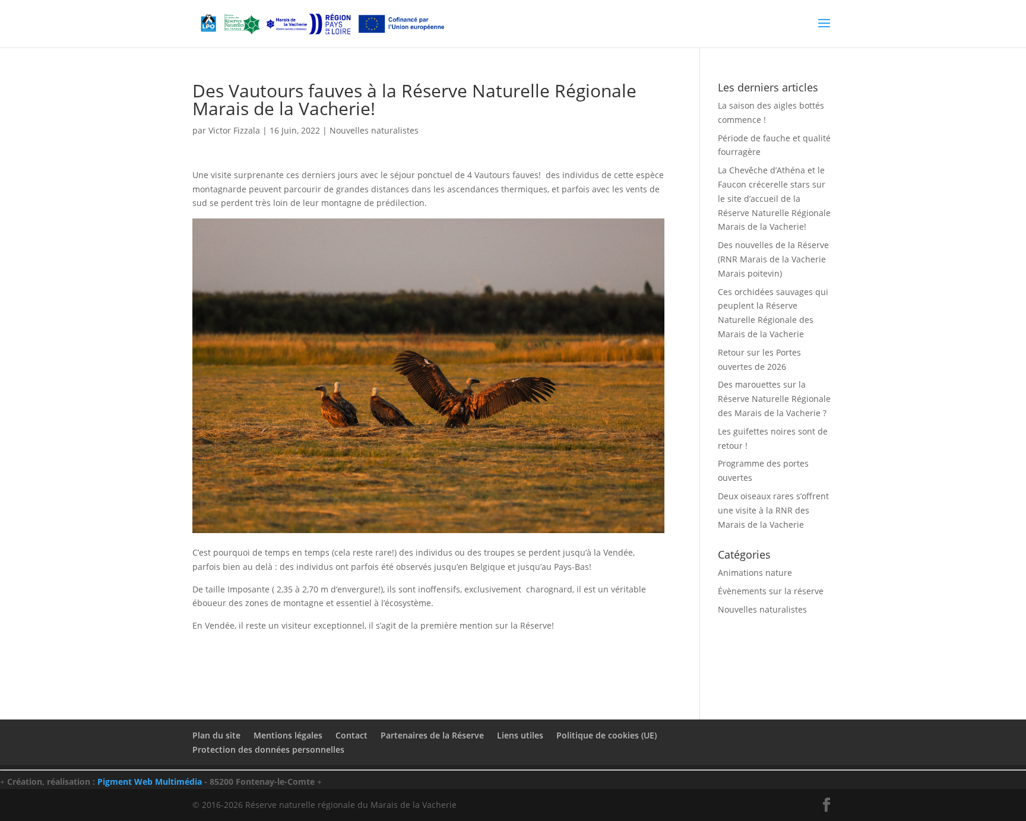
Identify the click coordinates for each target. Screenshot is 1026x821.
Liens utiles (520, 735)
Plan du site (216, 735)
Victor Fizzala (234, 130)
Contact (351, 735)
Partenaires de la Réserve (432, 735)
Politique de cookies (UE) (606, 735)
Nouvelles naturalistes (374, 130)
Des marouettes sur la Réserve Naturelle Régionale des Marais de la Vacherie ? (774, 399)
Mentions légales (288, 735)
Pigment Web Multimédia (149, 781)
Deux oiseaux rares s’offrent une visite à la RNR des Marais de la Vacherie (773, 510)
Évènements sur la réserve (771, 591)
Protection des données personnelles (268, 749)
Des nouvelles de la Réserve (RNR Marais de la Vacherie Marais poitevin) (773, 259)
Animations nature (755, 572)
